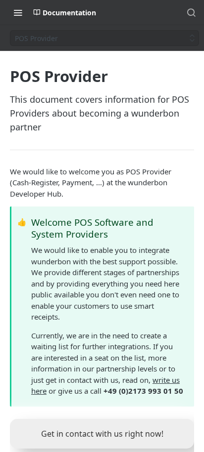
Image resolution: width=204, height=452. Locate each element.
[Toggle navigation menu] (18, 12)
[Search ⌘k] (191, 12)
